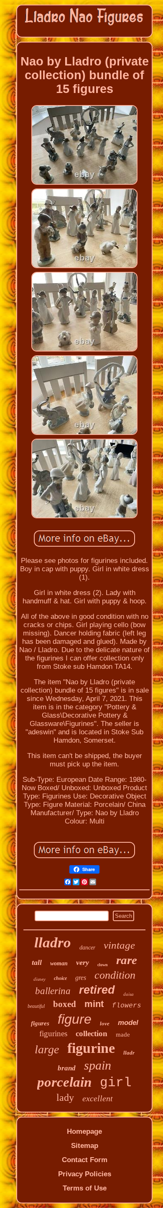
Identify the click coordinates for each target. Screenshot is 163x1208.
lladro (52, 942)
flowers (126, 1006)
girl (116, 1082)
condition (114, 975)
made (123, 1034)
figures (40, 1023)
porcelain (64, 1082)
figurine (91, 1048)
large (47, 1049)
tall (37, 962)
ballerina (53, 991)
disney (39, 979)
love (105, 1023)
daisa (128, 994)
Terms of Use (85, 1188)
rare (126, 960)
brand (67, 1068)
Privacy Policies (84, 1174)
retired (97, 990)
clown (102, 964)
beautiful (36, 1006)
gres (80, 977)
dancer (87, 947)
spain (97, 1065)
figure (75, 1019)
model (128, 1023)
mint (94, 1004)
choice (60, 978)
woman (59, 963)
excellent (97, 1098)
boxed (64, 1004)
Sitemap (84, 1146)
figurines (53, 1033)
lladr (129, 1053)
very (82, 962)
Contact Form (84, 1160)
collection (91, 1033)
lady (65, 1097)
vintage (119, 945)
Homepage (84, 1131)
